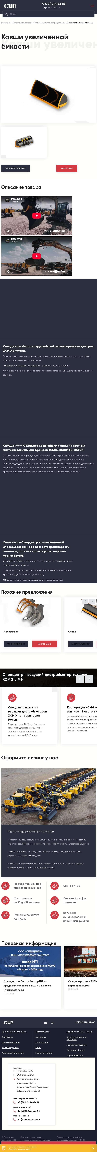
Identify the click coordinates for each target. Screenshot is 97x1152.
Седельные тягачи (11, 1042)
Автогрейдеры (42, 1032)
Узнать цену (67, 168)
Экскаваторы (41, 1042)
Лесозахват (11, 631)
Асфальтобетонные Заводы (80, 1032)
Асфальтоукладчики (76, 1045)
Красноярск (50, 8)
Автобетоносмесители (13, 1053)
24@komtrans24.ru (25, 1075)
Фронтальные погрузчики (14, 1032)
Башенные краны (43, 1053)
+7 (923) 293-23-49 (29, 1110)
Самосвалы (7, 1037)
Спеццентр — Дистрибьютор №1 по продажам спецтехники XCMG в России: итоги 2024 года (28, 985)
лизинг (16, 644)
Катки (38, 1047)
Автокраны (40, 1037)
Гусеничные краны (75, 1050)
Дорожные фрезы (75, 1055)
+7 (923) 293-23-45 (29, 1119)
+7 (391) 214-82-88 (53, 4)
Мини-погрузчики (10, 1047)
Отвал (72, 631)
